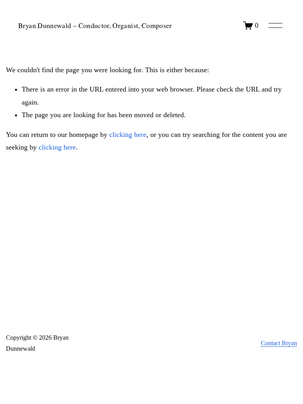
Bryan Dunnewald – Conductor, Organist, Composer (95, 25)
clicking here (127, 134)
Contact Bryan (279, 343)
